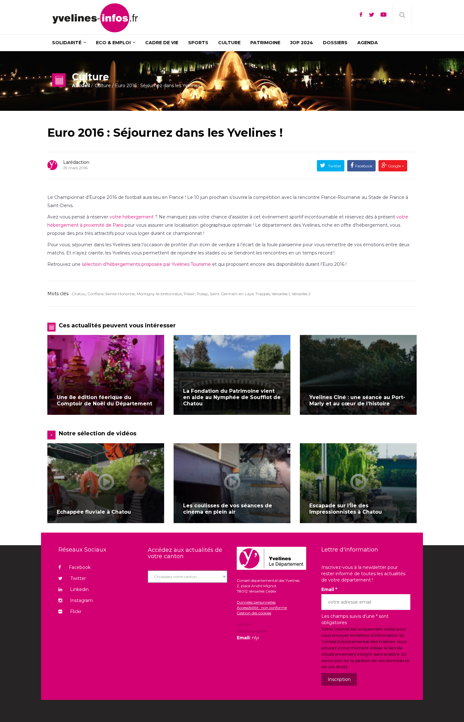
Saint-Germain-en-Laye (231, 293)
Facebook (363, 166)
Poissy (202, 293)
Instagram (81, 600)
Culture (103, 85)
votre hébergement (132, 217)
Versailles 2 (301, 293)
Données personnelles (256, 602)
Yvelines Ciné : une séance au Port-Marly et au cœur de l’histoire (357, 400)
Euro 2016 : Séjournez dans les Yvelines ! (165, 133)
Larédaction (76, 162)
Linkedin (79, 589)
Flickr (75, 611)
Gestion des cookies (254, 613)
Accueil (81, 85)
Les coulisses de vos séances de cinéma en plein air (227, 509)
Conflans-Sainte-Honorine (111, 293)
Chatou (79, 293)
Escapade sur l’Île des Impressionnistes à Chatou (345, 509)
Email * (329, 589)
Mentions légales (251, 631)
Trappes (262, 293)
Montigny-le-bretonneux (159, 293)
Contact (244, 624)
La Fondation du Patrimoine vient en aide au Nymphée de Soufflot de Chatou (232, 397)
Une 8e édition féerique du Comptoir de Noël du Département (104, 400)
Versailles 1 (281, 293)
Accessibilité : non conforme (262, 607)
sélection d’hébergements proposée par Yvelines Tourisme (145, 264)
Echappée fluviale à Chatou (94, 512)
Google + (395, 166)
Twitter (334, 166)
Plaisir (189, 293)
